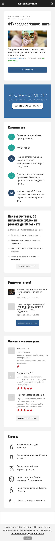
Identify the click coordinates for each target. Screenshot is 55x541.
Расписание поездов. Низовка (28, 446)
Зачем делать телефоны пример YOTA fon (29, 137)
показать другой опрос (27, 266)
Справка (13, 437)
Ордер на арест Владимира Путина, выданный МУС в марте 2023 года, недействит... (30, 308)
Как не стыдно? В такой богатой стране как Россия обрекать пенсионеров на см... (30, 196)
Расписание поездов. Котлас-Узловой (32, 457)
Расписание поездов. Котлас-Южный (32, 489)
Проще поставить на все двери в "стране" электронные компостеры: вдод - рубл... (30, 162)
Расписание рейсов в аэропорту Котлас (27, 468)
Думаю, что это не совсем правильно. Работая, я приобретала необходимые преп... (30, 179)
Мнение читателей (19, 282)
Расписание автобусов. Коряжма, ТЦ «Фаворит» (29, 479)
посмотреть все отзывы (27, 418)
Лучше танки (23, 147)
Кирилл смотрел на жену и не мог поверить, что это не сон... (32, 292)
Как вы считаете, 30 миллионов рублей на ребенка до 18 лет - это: (24, 220)
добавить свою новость (27, 323)
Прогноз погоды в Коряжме (31, 500)
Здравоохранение (16, 58)
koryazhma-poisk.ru (27, 4)
